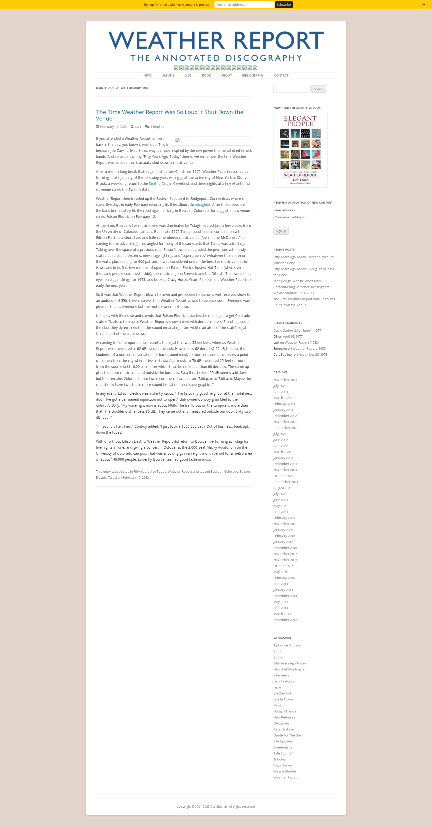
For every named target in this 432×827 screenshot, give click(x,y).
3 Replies (157, 126)
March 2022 (282, 451)
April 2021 (281, 511)
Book (206, 75)
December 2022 (285, 415)
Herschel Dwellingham (290, 669)
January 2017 (283, 541)
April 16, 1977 (292, 336)
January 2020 (283, 529)
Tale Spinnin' (283, 753)
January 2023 (283, 409)
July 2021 (280, 493)
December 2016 (285, 547)
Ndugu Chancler (286, 711)
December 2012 (285, 619)
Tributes (280, 759)
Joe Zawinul (282, 693)
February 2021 (284, 517)
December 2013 (285, 595)
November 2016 (285, 553)
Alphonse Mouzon (287, 645)
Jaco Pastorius (284, 681)
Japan (278, 687)
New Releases (284, 717)
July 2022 (280, 433)
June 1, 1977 (312, 330)
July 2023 (280, 385)
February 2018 (284, 535)
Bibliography (253, 75)
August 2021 (283, 487)
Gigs (187, 75)
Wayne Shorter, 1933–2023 (294, 293)
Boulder (217, 471)
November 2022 (285, 421)
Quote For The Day (288, 735)
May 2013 (281, 601)
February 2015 (284, 577)
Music (278, 705)
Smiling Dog (158, 183)
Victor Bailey (283, 765)
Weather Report (180, 471)
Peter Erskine (284, 729)
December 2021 (285, 463)
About (226, 75)
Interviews (281, 675)
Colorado (231, 471)
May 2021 (281, 505)
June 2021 (281, 499)
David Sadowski (286, 330)
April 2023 (281, 391)
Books (278, 657)
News (148, 75)
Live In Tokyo (283, 699)
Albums (168, 75)
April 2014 (281, 583)
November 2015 (285, 559)
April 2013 (281, 607)
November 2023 (285, 379)
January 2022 (283, 457)
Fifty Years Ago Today (150, 471)
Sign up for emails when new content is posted (176, 5)
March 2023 (282, 397)
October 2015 (284, 565)
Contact (281, 75)
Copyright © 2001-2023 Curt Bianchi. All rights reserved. (216, 806)
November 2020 (285, 523)
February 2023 (284, 403)
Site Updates (283, 741)
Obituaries (282, 723)
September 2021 (286, 481)
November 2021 (285, 469)
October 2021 (284, 475)
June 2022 (281, 439)
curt (138, 126)
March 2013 (282, 613)
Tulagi (112, 477)
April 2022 (281, 445)
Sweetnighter (284, 747)
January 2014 (283, 589)
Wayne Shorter (285, 771)
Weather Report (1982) (301, 342)
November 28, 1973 (312, 354)
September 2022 (286, 427)
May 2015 (281, 571)
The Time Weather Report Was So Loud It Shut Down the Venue (169, 115)
